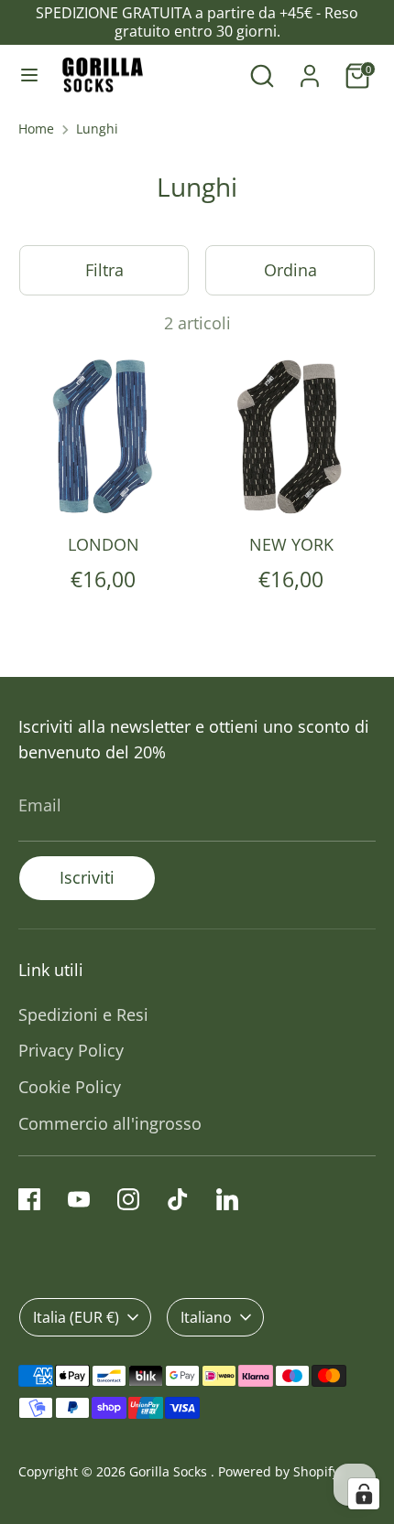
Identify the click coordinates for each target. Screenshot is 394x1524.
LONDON (103, 544)
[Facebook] (29, 1199)
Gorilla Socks (170, 1472)
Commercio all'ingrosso (110, 1123)
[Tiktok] (178, 1199)
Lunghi (97, 129)
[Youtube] (79, 1199)
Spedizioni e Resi (83, 1014)
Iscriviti (87, 877)
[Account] (309, 70)
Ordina (290, 270)
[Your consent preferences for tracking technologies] (363, 1493)
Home (36, 129)
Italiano (206, 1317)
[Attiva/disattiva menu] (29, 75)
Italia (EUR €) (76, 1317)
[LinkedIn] (227, 1199)
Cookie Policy (69, 1087)
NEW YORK (291, 544)
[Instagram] (128, 1199)
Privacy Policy (71, 1050)
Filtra (104, 270)
